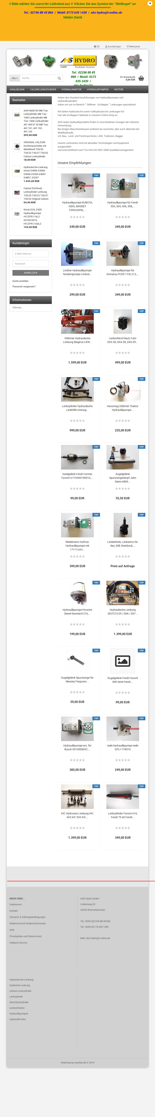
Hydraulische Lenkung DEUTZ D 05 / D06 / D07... (123, 611)
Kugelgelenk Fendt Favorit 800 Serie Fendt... (123, 680)
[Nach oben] (144, 1111)
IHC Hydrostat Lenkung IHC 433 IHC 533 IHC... (77, 815)
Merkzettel (134, 46)
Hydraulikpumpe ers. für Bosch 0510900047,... (77, 747)
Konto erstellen (20, 281)
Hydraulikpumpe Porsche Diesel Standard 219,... (77, 611)
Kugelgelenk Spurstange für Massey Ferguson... (77, 679)
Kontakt (13, 910)
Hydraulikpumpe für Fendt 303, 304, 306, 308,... (122, 204)
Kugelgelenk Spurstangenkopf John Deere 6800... (122, 478)
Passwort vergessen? (24, 286)
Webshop (66, 1062)
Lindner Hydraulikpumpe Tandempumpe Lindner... (77, 272)
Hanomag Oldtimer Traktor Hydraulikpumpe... (122, 408)
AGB (11, 929)
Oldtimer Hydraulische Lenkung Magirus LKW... (77, 340)
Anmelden (30, 273)
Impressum (15, 904)
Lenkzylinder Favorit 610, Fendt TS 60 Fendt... (122, 815)
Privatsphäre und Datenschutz (25, 936)
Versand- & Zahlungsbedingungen (27, 917)
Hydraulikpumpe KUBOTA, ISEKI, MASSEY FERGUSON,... (77, 206)
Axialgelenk (17, 89)
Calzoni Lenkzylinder (43, 89)
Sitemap (16, 307)
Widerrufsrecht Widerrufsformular (27, 923)
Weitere (118, 89)
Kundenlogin (114, 46)
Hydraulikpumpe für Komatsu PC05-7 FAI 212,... (123, 272)
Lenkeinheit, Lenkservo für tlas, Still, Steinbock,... (122, 543)
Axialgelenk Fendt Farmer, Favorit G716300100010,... (77, 476)
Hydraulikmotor (71, 89)
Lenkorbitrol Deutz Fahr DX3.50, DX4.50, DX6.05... (122, 340)
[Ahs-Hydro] (77, 60)
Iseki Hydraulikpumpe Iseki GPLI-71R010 (122, 747)
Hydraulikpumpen (97, 89)
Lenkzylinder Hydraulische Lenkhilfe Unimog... (77, 408)
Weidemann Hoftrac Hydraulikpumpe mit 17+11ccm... (77, 545)
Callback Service (18, 942)
